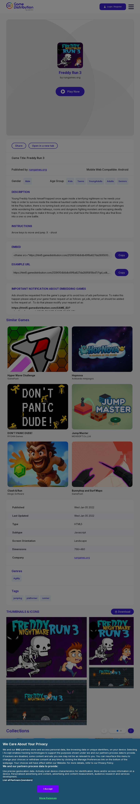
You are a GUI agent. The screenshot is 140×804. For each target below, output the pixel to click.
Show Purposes (48, 798)
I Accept (47, 788)
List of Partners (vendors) (18, 780)
